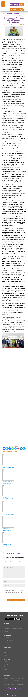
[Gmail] (18, 448)
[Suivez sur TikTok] (18, 689)
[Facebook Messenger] (9, 448)
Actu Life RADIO (22, 25)
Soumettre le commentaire (16, 600)
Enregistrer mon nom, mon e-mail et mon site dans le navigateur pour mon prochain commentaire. (13, 592)
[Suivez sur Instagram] (10, 689)
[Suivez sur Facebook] (8, 689)
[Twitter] (6, 448)
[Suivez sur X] (13, 689)
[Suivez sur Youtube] (15, 689)
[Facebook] (4, 448)
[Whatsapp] (12, 448)
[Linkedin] (21, 448)
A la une (15, 25)
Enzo (5, 25)
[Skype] (24, 448)
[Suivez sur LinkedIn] (20, 689)
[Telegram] (15, 448)
